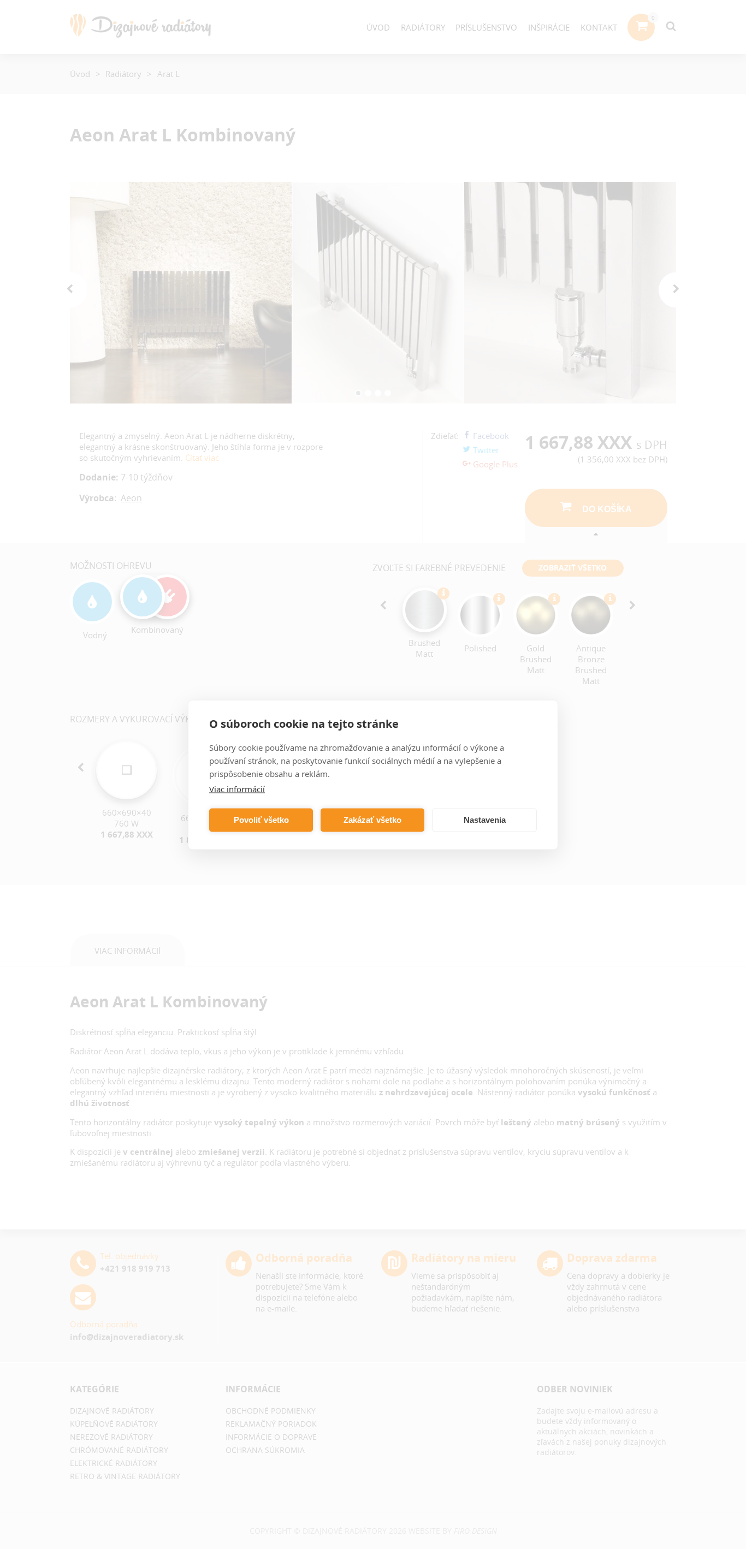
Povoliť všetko (261, 819)
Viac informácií (237, 788)
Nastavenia (485, 819)
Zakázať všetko (372, 819)
